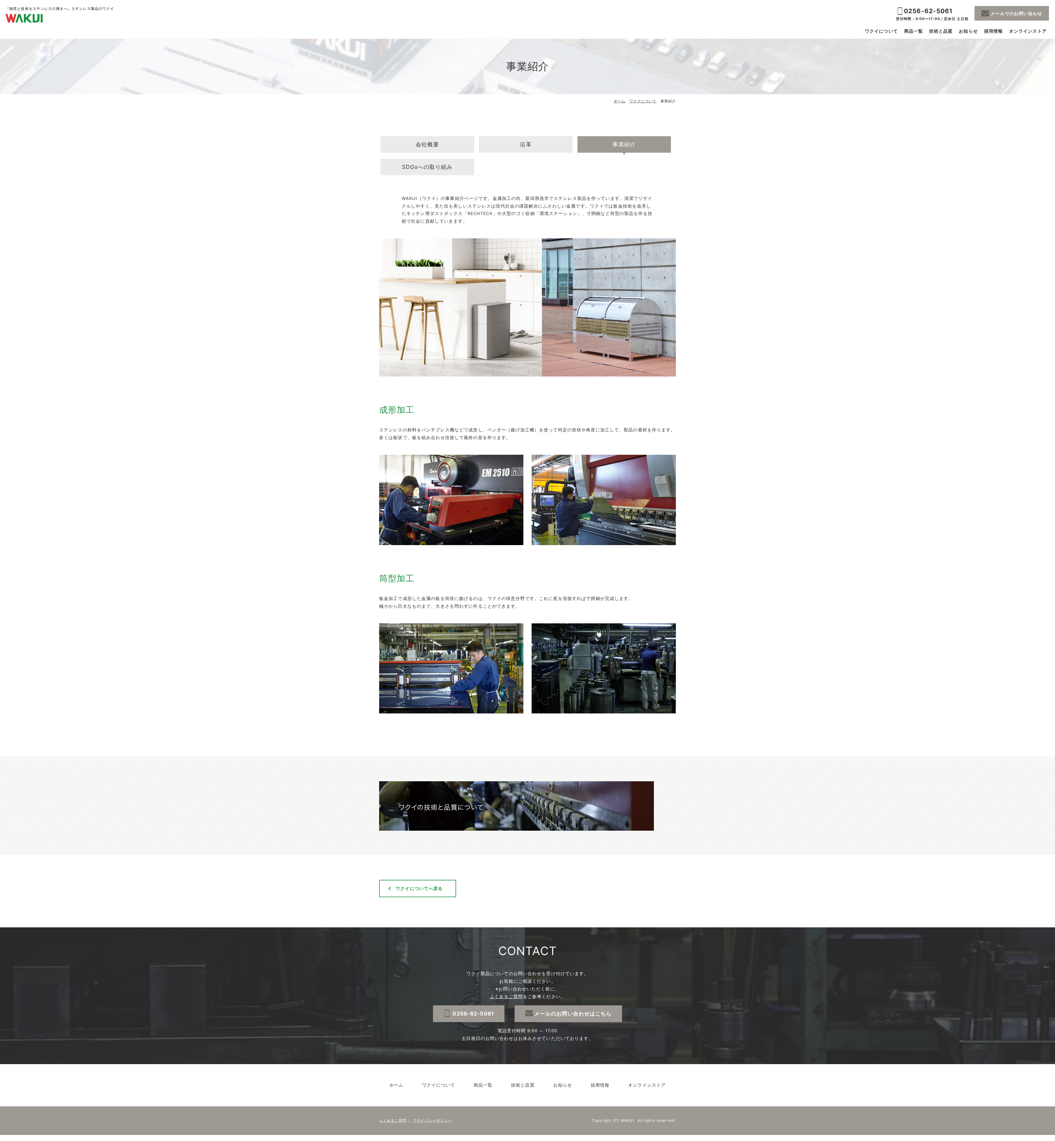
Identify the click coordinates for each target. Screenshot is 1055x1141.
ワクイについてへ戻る (419, 888)
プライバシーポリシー (432, 1120)
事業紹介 (623, 144)
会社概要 (427, 144)
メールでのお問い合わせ (1016, 13)
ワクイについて (881, 31)
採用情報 (993, 31)
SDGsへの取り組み (427, 166)
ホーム (619, 101)
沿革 (525, 144)
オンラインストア (1028, 31)
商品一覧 (913, 31)
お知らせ (968, 31)
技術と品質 (941, 31)
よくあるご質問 (506, 996)
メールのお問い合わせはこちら (573, 1014)
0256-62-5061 (928, 11)
